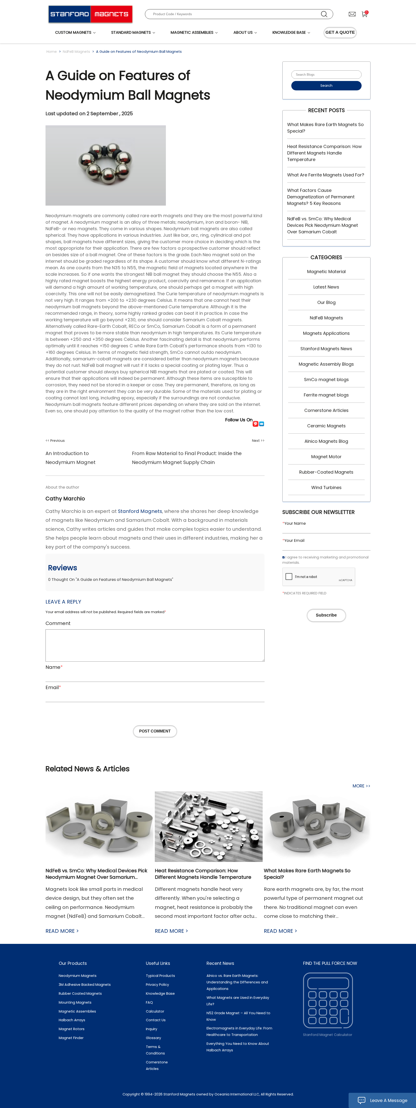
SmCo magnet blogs (326, 379)
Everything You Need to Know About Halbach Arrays (238, 1047)
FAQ (149, 1002)
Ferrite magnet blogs (326, 395)
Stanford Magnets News (326, 349)
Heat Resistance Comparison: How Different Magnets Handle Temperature (324, 152)
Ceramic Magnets (326, 426)
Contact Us (156, 1020)
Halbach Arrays (72, 1020)
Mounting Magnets (75, 1002)
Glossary (153, 1037)
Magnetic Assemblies (77, 1011)
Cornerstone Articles (326, 410)
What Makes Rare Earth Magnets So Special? (325, 127)
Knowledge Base (160, 993)
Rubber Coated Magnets (80, 993)
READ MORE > (62, 931)
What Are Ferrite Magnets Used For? (325, 175)
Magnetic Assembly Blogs (326, 364)
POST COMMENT (155, 731)
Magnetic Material (326, 272)
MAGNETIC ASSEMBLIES (192, 32)
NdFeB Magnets (76, 51)
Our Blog (326, 302)
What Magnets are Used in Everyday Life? (238, 1001)
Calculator (155, 1011)
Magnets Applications (326, 333)
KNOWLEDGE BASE (289, 32)
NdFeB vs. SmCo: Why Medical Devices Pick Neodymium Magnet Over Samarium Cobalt (322, 225)
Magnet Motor (326, 457)
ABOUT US (243, 32)
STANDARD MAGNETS (131, 32)
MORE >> (361, 786)
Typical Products (160, 975)
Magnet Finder (71, 1037)
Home (51, 51)
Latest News (326, 287)
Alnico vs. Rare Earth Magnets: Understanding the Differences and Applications (237, 982)
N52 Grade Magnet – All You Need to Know (238, 1016)
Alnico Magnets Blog (326, 441)
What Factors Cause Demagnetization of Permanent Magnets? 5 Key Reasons (321, 196)
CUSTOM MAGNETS (73, 32)
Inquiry (151, 1029)
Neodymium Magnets (78, 975)
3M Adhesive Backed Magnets (85, 984)
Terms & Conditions (155, 1050)
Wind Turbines (326, 487)
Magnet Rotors (71, 1029)
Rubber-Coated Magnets (326, 472)
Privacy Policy (157, 984)
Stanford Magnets (140, 511)
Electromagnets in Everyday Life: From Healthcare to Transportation (239, 1031)
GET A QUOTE (340, 32)
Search (326, 85)
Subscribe (326, 615)
